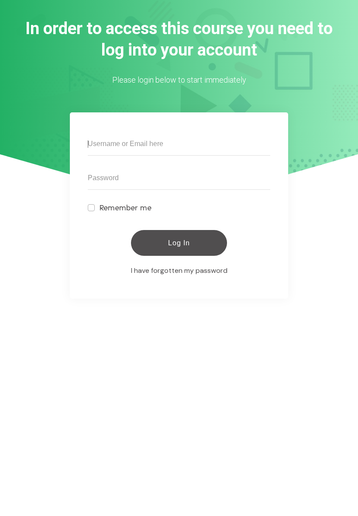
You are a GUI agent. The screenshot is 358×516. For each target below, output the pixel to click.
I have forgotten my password (179, 270)
